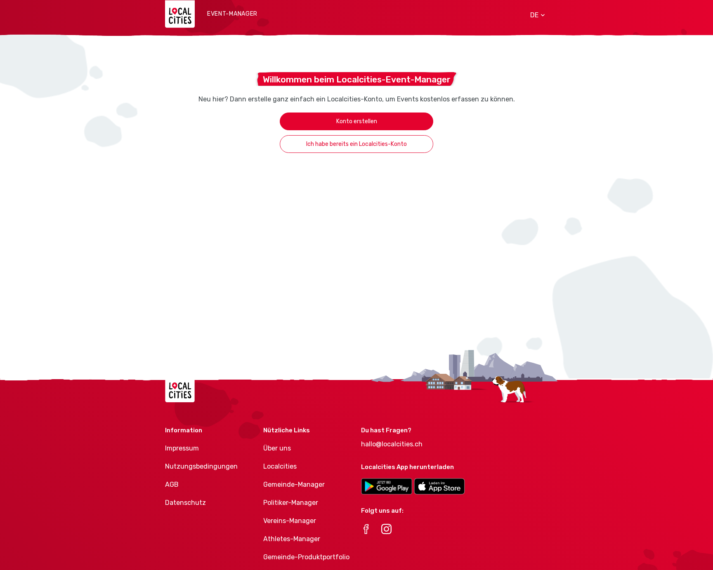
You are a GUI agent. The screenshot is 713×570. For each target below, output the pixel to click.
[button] (534, 15)
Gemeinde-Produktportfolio (306, 557)
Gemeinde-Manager (294, 484)
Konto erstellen (356, 121)
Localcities (280, 466)
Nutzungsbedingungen (201, 466)
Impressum (182, 448)
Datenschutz (185, 503)
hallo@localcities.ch (392, 444)
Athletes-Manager (291, 539)
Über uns (277, 448)
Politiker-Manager (290, 503)
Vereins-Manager (289, 521)
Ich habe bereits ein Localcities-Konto (356, 144)
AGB (172, 484)
